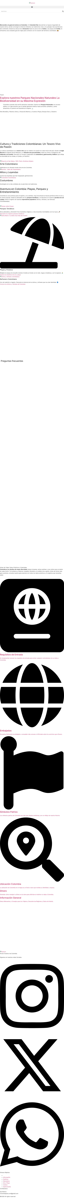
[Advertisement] (32, 45)
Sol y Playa (6, 1183)
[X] (32, 1097)
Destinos (5, 1179)
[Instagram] (32, 1032)
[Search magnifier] (63, 11)
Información (6, 1177)
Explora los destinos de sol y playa (10, 275)
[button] (32, 7)
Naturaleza (6, 1181)
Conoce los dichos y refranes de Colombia (12, 284)
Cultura (5, 1185)
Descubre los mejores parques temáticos (12, 213)
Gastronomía (7, 1186)
